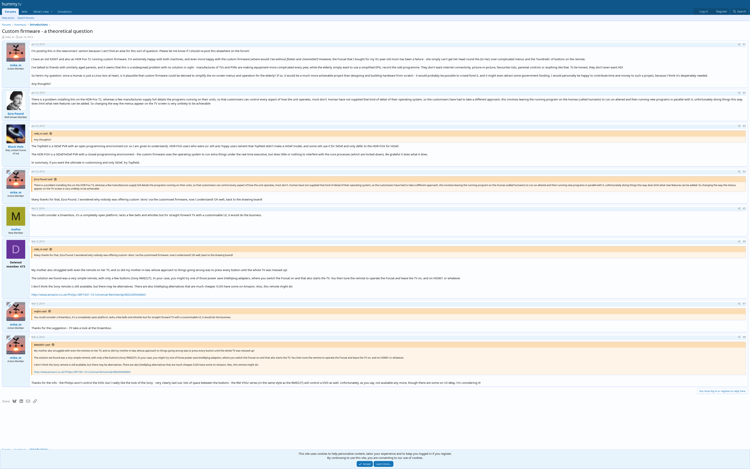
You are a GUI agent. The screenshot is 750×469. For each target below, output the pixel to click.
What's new (41, 11)
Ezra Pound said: (43, 179)
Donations (64, 11)
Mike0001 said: (42, 344)
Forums (10, 11)
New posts (8, 18)
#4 (744, 171)
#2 (744, 92)
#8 (744, 337)
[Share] (739, 44)
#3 (744, 126)
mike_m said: (41, 133)
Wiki (25, 11)
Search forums (25, 18)
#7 (744, 303)
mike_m (9, 37)
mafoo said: (40, 311)
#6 (744, 241)
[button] (52, 11)
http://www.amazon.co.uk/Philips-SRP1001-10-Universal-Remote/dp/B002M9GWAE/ (88, 294)
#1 (744, 44)
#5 (744, 208)
